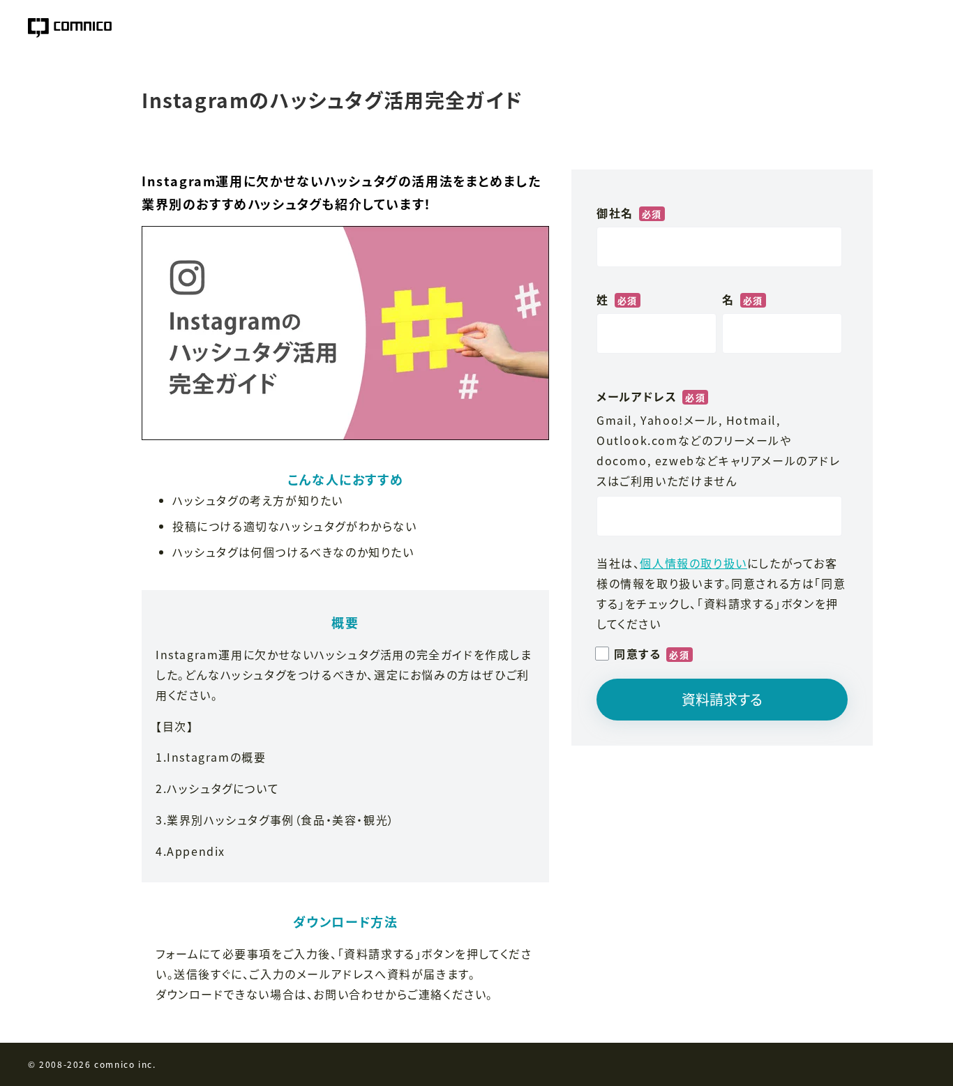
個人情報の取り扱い (693, 563)
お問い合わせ (349, 994)
